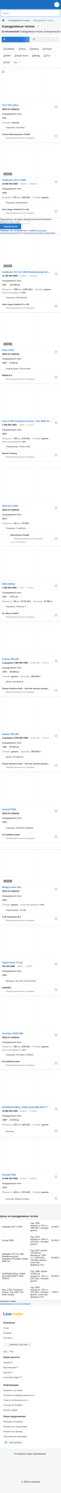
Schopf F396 (9, 809)
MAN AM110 (8, 584)
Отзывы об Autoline (12, 1405)
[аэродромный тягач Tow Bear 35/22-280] (30, 1014)
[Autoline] (3, 20)
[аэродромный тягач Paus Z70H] (30, 331)
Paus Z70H (8, 350)
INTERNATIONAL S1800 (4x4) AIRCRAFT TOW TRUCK (31, 1107)
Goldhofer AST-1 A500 (14, 180)
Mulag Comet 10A (11, 887)
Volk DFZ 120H (10, 506)
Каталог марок (10, 1410)
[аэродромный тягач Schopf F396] (30, 790)
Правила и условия (12, 1390)
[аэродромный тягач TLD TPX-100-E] (30, 86)
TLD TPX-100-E (10, 105)
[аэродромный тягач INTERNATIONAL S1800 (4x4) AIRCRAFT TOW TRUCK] (30, 1088)
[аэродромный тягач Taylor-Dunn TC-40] (30, 943)
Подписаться (10, 226)
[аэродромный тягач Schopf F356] (30, 1155)
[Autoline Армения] (18, 4)
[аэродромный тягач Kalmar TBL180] (30, 640)
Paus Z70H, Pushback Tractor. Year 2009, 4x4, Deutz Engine (13, 1292)
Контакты (8, 1338)
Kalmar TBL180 (10, 659)
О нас (6, 1328)
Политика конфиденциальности (18, 1395)
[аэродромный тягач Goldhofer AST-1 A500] (30, 161)
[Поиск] (57, 13)
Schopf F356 (9, 1175)
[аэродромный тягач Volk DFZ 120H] (30, 486)
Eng (5, 1351)
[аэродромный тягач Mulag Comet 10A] (30, 868)
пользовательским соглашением (39, 233)
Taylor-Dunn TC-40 (12, 962)
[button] (56, 4)
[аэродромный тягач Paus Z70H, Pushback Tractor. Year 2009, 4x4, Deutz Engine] (30, 402)
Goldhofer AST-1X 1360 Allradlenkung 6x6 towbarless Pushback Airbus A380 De (15, 1257)
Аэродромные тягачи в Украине (15, 1303)
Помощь (7, 1333)
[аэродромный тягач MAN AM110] (30, 565)
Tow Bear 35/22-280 (12, 1033)
